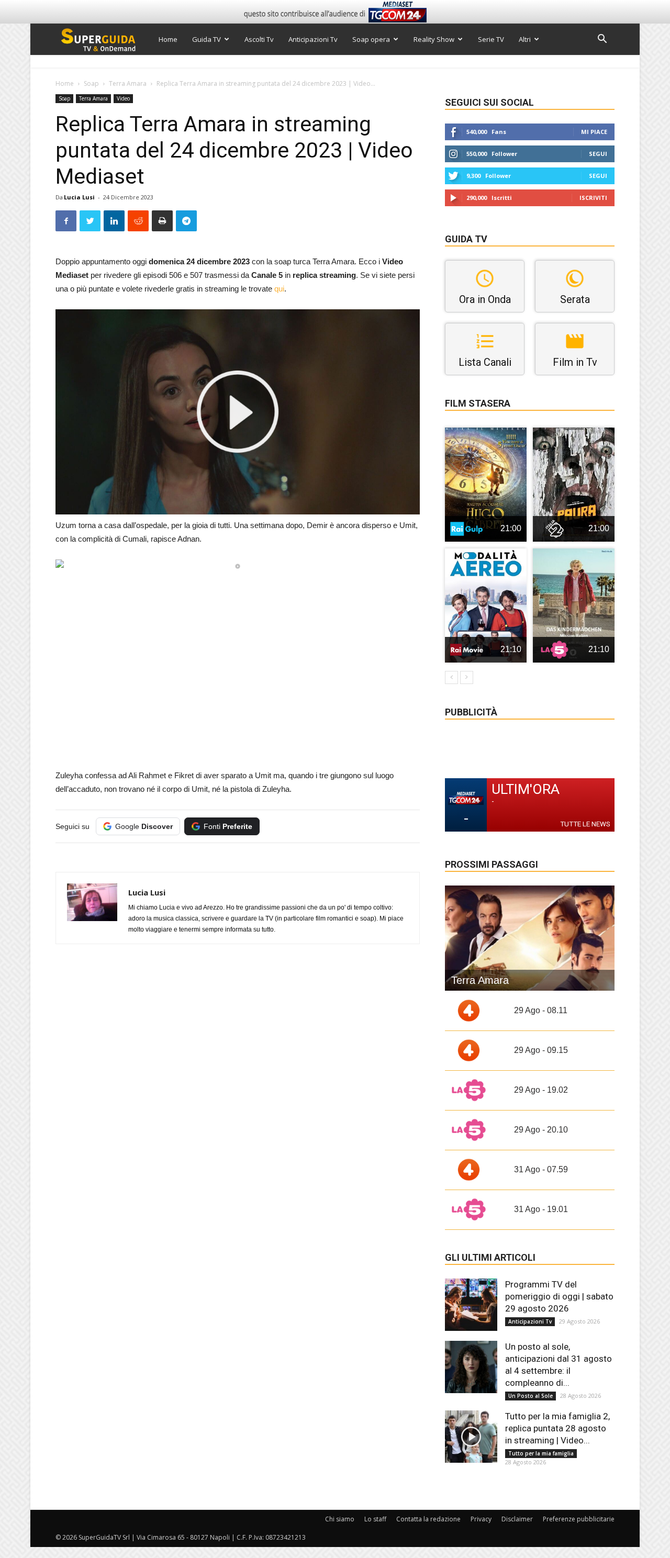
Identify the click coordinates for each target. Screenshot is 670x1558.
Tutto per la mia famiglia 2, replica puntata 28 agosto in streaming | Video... (557, 1428)
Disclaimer (517, 1519)
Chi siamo (339, 1519)
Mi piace (594, 132)
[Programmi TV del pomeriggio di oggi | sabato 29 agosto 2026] (471, 1305)
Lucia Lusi (79, 197)
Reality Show (434, 39)
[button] (602, 40)
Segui (598, 154)
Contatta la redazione (428, 1519)
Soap (91, 83)
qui (279, 288)
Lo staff (375, 1519)
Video (123, 98)
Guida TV (206, 39)
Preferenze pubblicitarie (579, 1519)
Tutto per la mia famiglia (541, 1453)
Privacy (481, 1519)
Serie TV (491, 39)
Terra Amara (128, 83)
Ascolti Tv (259, 39)
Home (168, 39)
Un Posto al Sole (530, 1395)
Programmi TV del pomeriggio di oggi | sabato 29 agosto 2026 (559, 1296)
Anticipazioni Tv (313, 39)
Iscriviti (593, 197)
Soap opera (371, 39)
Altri (525, 39)
